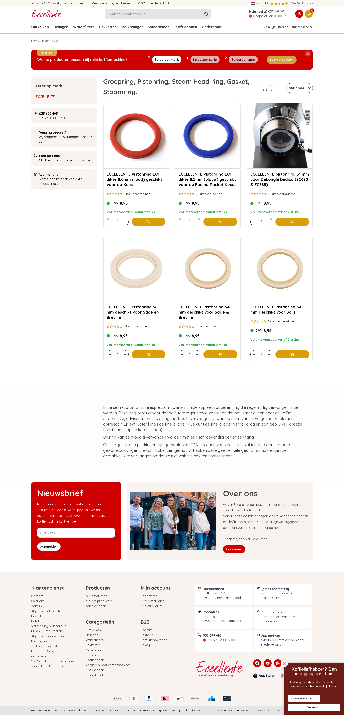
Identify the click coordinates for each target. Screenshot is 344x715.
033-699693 (276, 12)
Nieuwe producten (99, 601)
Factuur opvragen (154, 640)
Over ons (38, 601)
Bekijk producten (282, 59)
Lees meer (234, 549)
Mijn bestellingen (152, 601)
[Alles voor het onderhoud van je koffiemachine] (221, 669)
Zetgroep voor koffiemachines (108, 665)
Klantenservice (302, 27)
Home (35, 40)
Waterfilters (83, 27)
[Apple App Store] (263, 675)
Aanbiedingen (96, 606)
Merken (283, 27)
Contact (37, 596)
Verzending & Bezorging (49, 626)
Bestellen (37, 616)
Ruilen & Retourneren (46, 631)
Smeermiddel (159, 27)
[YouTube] (268, 663)
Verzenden (314, 707)
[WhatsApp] (278, 663)
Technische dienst (44, 646)
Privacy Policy (151, 710)
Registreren (149, 596)
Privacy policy (41, 641)
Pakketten (108, 27)
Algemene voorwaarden (49, 636)
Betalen (36, 621)
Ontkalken (40, 27)
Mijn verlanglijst (152, 606)
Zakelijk (269, 27)
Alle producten (96, 596)
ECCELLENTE (45, 97)
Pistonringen (95, 670)
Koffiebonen (186, 27)
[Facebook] (257, 663)
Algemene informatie (46, 611)
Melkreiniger (132, 27)
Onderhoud (211, 27)
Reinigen (61, 27)
